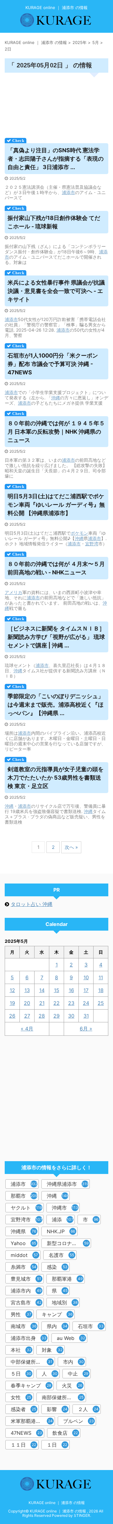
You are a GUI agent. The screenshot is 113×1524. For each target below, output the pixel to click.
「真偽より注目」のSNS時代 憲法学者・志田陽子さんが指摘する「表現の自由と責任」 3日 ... (56, 158)
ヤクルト (26, 1208)
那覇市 (24, 1196)
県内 (57, 1326)
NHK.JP (61, 1231)
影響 (57, 1409)
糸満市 (23, 1267)
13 (27, 990)
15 (56, 990)
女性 (21, 1397)
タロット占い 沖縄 (31, 904)
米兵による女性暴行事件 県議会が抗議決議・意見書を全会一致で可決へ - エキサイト (56, 291)
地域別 (65, 1302)
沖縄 (55, 397)
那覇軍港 (67, 1279)
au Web (71, 1338)
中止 (78, 1374)
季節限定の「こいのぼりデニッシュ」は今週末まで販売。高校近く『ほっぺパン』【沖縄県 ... (56, 704)
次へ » (71, 847)
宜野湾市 (26, 1219)
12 (12, 990)
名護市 (61, 1255)
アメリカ (13, 592)
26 (12, 1016)
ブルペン (78, 1421)
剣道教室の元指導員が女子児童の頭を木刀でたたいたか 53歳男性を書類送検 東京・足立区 (56, 777)
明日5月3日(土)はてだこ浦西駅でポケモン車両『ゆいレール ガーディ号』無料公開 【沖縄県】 (56, 504)
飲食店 (65, 1433)
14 (42, 990)
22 (56, 1003)
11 (101, 977)
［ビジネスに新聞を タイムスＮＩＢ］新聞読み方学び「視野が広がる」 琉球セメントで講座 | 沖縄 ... (56, 637)
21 (42, 1003)
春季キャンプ (31, 1385)
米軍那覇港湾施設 (32, 1421)
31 (86, 1016)
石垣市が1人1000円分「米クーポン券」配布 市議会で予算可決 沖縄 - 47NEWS (53, 364)
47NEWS (26, 1433)
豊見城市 (26, 1279)
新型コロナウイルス (69, 1243)
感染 (57, 1267)
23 (71, 1003)
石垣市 (91, 1326)
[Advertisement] (56, 103)
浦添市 (68, 192)
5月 (95, 42)
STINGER (82, 1515)
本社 (21, 1350)
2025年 (80, 42)
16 (71, 990)
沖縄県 (23, 1231)
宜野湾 (91, 543)
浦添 (62, 1219)
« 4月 (27, 1028)
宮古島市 (26, 1302)
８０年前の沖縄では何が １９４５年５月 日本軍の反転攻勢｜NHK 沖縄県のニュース (56, 431)
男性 (21, 1314)
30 (71, 1016)
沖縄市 (65, 1208)
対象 (52, 1350)
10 (86, 977)
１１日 (23, 1445)
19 (12, 1003)
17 (86, 990)
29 (56, 1016)
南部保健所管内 (62, 1397)
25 (101, 1003)
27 (27, 1016)
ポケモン (79, 533)
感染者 (23, 1409)
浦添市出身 (28, 1338)
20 (27, 1003)
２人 (88, 1409)
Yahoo (23, 1243)
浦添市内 (26, 1291)
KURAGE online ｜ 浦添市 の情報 (57, 1502)
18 (101, 990)
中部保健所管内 (31, 1362)
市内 (73, 1362)
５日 (21, 1374)
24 (86, 1003)
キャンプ (57, 1314)
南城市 (23, 1326)
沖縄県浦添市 (68, 1184)
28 (42, 1016)
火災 (72, 1385)
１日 (57, 1445)
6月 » (86, 1028)
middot (24, 1255)
